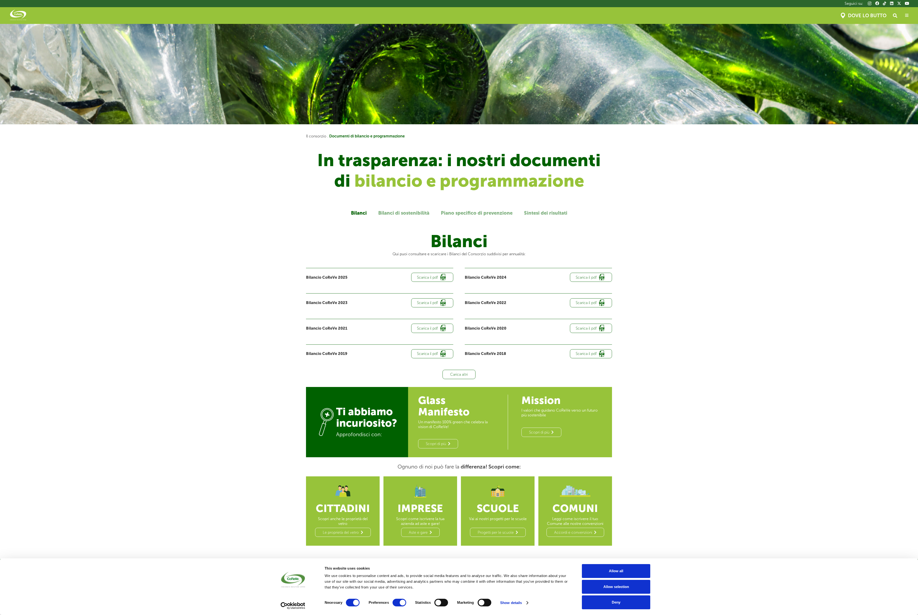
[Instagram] (869, 3)
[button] (895, 15)
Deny (616, 602)
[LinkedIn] (891, 3)
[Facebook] (877, 3)
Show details (511, 603)
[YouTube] (907, 3)
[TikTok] (884, 3)
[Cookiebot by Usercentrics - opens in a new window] (293, 605)
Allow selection (616, 587)
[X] (899, 3)
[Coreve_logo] (18, 15)
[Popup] (906, 15)
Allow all (616, 571)
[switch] (399, 602)
